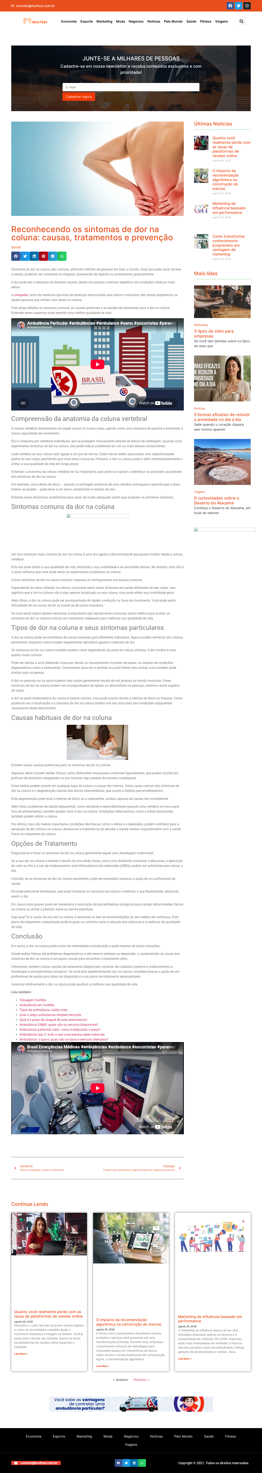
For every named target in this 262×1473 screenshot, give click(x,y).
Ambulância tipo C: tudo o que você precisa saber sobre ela (62, 1034)
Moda (120, 21)
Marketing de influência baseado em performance (229, 207)
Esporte (86, 21)
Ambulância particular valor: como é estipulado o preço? (60, 1030)
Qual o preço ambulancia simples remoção (50, 1015)
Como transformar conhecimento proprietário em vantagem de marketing (228, 245)
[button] (241, 21)
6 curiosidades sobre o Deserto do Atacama (216, 500)
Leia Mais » (21, 1353)
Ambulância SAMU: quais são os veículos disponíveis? (58, 1025)
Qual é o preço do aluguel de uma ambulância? (53, 1020)
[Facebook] (230, 5)
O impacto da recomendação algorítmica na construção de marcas (225, 179)
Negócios (136, 21)
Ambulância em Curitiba (36, 1005)
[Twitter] (238, 5)
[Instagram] (247, 5)
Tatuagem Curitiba (32, 1000)
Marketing (104, 21)
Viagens (221, 21)
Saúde (191, 21)
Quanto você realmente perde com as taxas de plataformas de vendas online (231, 147)
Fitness (205, 21)
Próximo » (141, 1380)
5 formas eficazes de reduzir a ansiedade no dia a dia (222, 417)
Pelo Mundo (173, 21)
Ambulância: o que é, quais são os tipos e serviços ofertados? (63, 1039)
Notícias (153, 21)
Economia (69, 21)
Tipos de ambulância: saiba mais (43, 1010)
